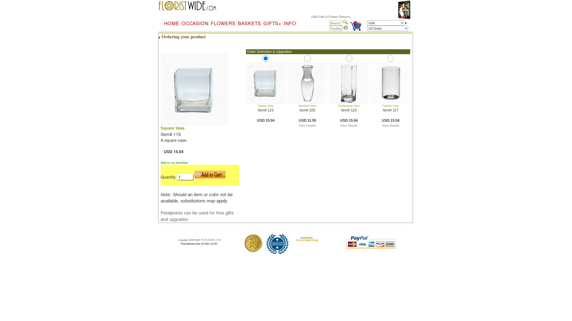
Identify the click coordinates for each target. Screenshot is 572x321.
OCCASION (195, 23)
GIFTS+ (272, 23)
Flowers (223, 23)
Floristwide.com (211, 239)
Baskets (249, 23)
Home (171, 23)
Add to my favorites (174, 162)
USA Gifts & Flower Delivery (324, 17)
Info (290, 23)
